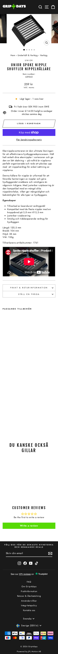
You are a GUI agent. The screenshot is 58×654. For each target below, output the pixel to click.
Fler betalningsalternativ (29, 139)
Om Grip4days (29, 586)
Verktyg (43, 55)
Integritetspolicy (29, 605)
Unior (29, 60)
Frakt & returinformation (29, 287)
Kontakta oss (29, 610)
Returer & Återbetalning (29, 595)
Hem (13, 55)
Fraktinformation (29, 591)
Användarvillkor (29, 600)
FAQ (29, 581)
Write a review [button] (29, 525)
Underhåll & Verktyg (28, 55)
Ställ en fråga (29, 294)
